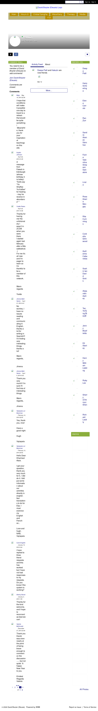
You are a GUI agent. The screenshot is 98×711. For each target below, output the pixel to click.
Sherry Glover (20, 594)
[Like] (87, 54)
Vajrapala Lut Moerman (20, 412)
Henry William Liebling (85, 364)
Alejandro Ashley (85, 295)
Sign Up (87, 2)
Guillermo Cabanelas (85, 255)
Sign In (93, 2)
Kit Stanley (85, 346)
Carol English (20, 543)
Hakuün (55, 70)
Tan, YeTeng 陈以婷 (85, 312)
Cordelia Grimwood (85, 237)
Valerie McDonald (19, 625)
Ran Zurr (84, 119)
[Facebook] (16, 54)
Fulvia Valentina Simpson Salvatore (85, 163)
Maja (18, 95)
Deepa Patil (42, 70)
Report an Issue (75, 707)
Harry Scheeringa (85, 87)
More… (49, 90)
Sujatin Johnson (19, 153)
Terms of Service (90, 707)
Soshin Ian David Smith (85, 274)
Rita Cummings (85, 220)
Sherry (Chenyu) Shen (85, 399)
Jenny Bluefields (85, 329)
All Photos (84, 689)
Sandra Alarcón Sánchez (85, 138)
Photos (75, 434)
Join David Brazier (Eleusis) (17, 79)
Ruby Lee (85, 381)
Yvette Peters (20, 206)
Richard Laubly (85, 418)
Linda (84, 183)
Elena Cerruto (85, 104)
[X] (10, 54)
